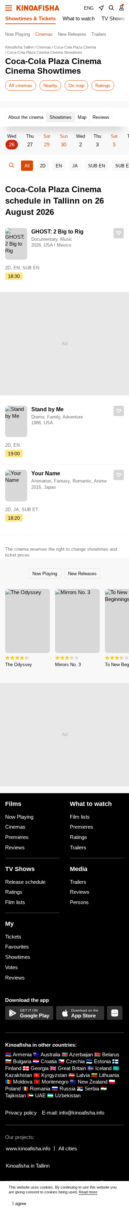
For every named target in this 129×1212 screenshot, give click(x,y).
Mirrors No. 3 (68, 664)
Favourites (17, 947)
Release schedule (25, 882)
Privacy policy (21, 1113)
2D (42, 165)
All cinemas (20, 85)
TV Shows (113, 18)
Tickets (13, 937)
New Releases (72, 34)
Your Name (45, 473)
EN (59, 165)
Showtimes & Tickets (30, 18)
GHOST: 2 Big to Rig (57, 232)
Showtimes (17, 957)
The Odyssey (18, 664)
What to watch (79, 18)
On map (76, 85)
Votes (11, 967)
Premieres (17, 837)
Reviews (15, 847)
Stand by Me (47, 409)
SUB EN (96, 165)
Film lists (80, 817)
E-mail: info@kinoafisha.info (73, 1113)
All (27, 165)
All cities (67, 1148)
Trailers (99, 34)
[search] (111, 8)
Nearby (50, 85)
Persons (79, 902)
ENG (89, 8)
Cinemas (44, 34)
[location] (101, 8)
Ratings (102, 85)
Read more (88, 1192)
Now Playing (17, 34)
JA (75, 165)
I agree (19, 1203)
